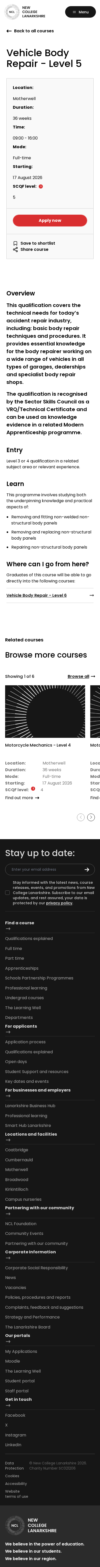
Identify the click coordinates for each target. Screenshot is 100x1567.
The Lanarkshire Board (27, 1327)
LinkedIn (13, 1445)
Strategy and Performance (32, 1317)
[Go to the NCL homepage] (24, 12)
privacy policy (59, 903)
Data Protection (14, 1466)
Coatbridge (16, 1150)
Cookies (12, 1476)
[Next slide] (91, 817)
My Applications (21, 1351)
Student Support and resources (36, 1072)
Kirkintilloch (16, 1189)
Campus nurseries (23, 1199)
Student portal (20, 1381)
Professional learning (26, 988)
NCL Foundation (20, 1224)
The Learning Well (23, 1008)
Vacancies (15, 1288)
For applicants (21, 1026)
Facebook (15, 1415)
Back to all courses (34, 31)
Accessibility (16, 1483)
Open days (16, 1062)
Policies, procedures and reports (38, 1297)
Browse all (78, 676)
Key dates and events (27, 1081)
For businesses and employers (38, 1090)
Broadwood (16, 1180)
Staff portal (16, 1391)
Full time (13, 948)
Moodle (12, 1361)
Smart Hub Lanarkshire (28, 1125)
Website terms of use (16, 1494)
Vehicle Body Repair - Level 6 (36, 595)
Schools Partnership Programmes (39, 978)
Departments (19, 1017)
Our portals (17, 1335)
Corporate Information (30, 1252)
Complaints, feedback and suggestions (44, 1307)
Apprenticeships (21, 968)
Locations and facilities (31, 1134)
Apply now (50, 220)
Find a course (19, 923)
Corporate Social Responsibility (36, 1268)
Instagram (15, 1435)
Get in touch (18, 1399)
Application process (25, 1042)
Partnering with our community (39, 1208)
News (10, 1278)
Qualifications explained (29, 938)
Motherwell (16, 1170)
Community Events (24, 1233)
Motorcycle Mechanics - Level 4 (38, 745)
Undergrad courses (24, 998)
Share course (34, 249)
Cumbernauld (19, 1160)
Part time (14, 958)
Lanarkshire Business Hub (30, 1106)
